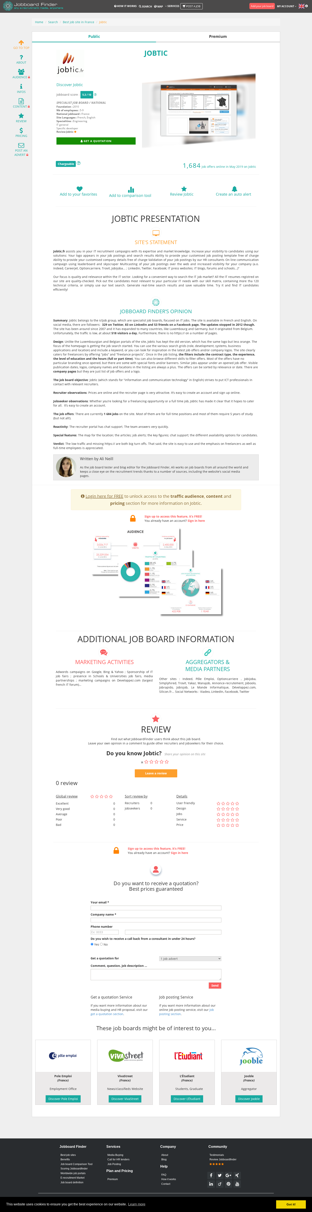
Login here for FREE (104, 496)
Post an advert (21, 152)
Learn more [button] (136, 1204)
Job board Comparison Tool (76, 1164)
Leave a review (156, 773)
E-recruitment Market (72, 1177)
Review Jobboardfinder (222, 1159)
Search (146, 6)
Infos (21, 92)
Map (160, 6)
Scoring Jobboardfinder (74, 1168)
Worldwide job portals (73, 1173)
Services (173, 6)
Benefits (65, 1159)
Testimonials (216, 1155)
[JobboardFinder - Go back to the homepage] (33, 6)
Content (20, 106)
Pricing (21, 136)
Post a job (193, 6)
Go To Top (21, 48)
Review (21, 121)
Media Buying (115, 1155)
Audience (20, 77)
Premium (112, 1179)
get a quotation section (107, 1014)
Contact (165, 1183)
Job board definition (71, 1182)
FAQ (163, 1174)
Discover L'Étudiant (187, 1099)
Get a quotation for (105, 958)
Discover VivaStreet (125, 1099)
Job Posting (114, 1164)
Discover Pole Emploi (63, 1099)
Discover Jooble (249, 1099)
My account (286, 6)
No (105, 944)
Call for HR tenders (118, 1159)
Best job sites (68, 1155)
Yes (96, 944)
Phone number (101, 927)
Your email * (100, 902)
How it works (126, 6)
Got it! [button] (291, 1204)
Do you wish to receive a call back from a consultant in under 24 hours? (143, 939)
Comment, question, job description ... (119, 966)
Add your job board (262, 6)
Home (39, 22)
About (21, 62)
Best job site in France (78, 22)
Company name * (103, 914)
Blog (164, 1159)
